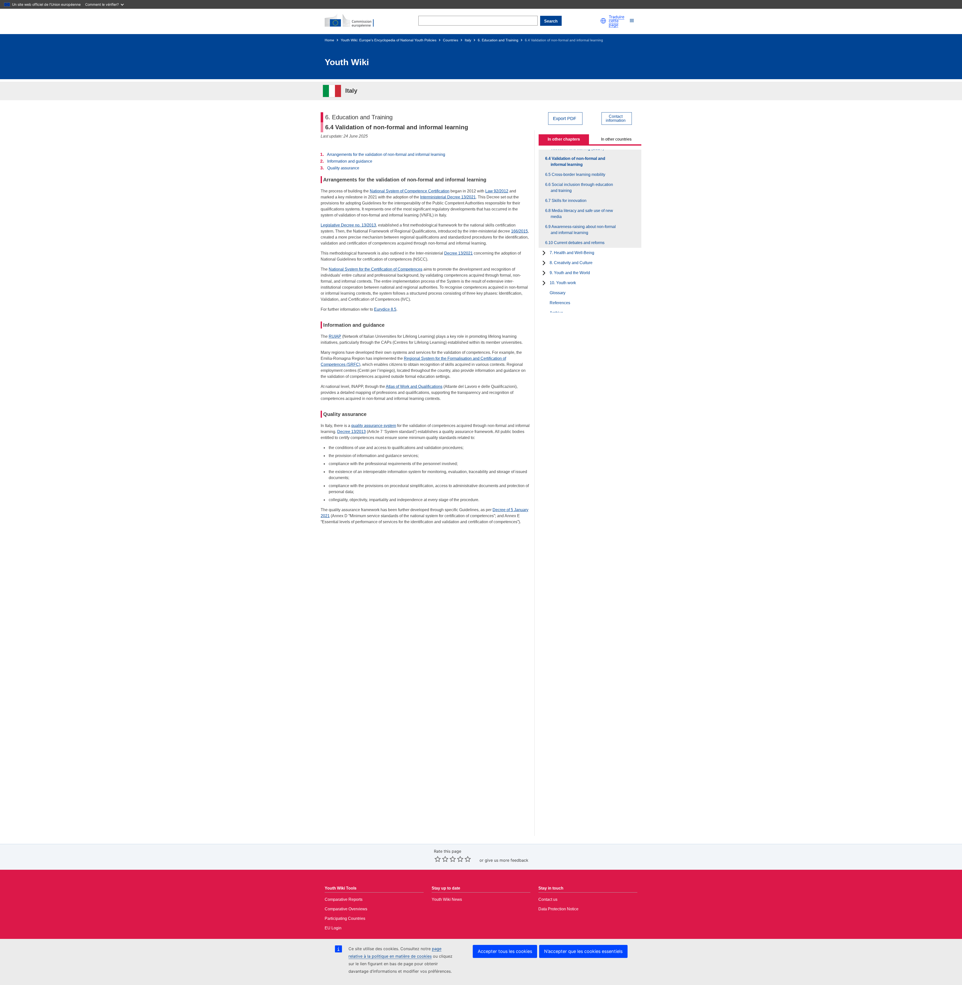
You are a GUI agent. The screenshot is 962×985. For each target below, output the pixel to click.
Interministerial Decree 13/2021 (448, 197)
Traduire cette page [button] (616, 21)
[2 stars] (441, 859)
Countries (450, 40)
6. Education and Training (498, 40)
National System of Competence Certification (409, 191)
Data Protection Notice (558, 909)
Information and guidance (349, 161)
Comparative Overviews (346, 909)
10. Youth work (563, 283)
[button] (603, 21)
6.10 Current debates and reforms (578, 243)
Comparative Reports (344, 899)
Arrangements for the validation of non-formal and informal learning (386, 154)
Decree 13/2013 (351, 431)
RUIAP (335, 336)
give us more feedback (506, 860)
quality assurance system (373, 425)
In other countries (616, 139)
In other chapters (564, 139)
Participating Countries (345, 918)
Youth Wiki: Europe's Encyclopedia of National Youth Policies (388, 40)
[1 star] (437, 859)
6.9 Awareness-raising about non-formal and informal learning (583, 230)
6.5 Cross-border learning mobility (578, 174)
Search (551, 21)
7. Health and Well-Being (572, 253)
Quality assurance (343, 168)
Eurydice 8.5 (385, 309)
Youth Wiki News (447, 899)
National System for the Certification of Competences (375, 269)
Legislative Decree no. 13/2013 (348, 225)
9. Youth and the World (570, 273)
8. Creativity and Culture (571, 263)
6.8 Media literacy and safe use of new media (582, 213)
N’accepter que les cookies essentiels (583, 951)
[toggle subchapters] (544, 253)
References (560, 303)
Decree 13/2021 (458, 253)
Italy (468, 40)
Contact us (547, 899)
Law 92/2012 (496, 191)
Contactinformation (616, 119)
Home (329, 40)
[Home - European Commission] (352, 21)
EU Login (333, 928)
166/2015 (519, 231)
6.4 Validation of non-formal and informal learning (578, 161)
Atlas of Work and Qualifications (414, 386)
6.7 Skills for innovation (568, 200)
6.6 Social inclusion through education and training (582, 187)
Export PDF (564, 119)
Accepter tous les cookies (505, 951)
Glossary (557, 293)
